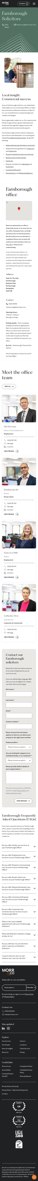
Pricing (22, 1052)
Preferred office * (12, 742)
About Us (5, 1052)
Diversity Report (25, 1076)
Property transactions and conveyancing (19, 154)
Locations (23, 1045)
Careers (22, 1041)
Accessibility (6, 1070)
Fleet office (9, 245)
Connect (10, 447)
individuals (25, 164)
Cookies (5, 1094)
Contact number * (12, 722)
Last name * (10, 700)
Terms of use (6, 1066)
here (24, 684)
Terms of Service (11, 793)
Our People (6, 1045)
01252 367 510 (11, 503)
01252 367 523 (11, 440)
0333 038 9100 (10, 1011)
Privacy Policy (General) (10, 1086)
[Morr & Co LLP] (5, 3)
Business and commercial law (16, 158)
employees (13, 151)
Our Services (6, 1041)
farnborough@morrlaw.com (26, 25)
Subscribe (30, 987)
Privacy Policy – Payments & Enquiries (14, 1090)
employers (30, 149)
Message (10, 444)
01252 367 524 (12, 630)
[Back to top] (34, 1177)
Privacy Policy (21, 791)
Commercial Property (13, 170)
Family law (9, 161)
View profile (9, 451)
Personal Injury (11, 173)
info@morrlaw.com (11, 1014)
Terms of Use (28, 994)
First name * (10, 689)
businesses (10, 167)
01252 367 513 (11, 566)
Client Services (25, 1049)
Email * (8, 711)
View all (7, 386)
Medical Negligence (26, 173)
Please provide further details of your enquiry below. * (17, 768)
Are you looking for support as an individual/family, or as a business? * (19, 754)
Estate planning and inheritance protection (20, 145)
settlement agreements (18, 138)
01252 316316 (6, 26)
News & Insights (7, 1049)
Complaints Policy (26, 1066)
